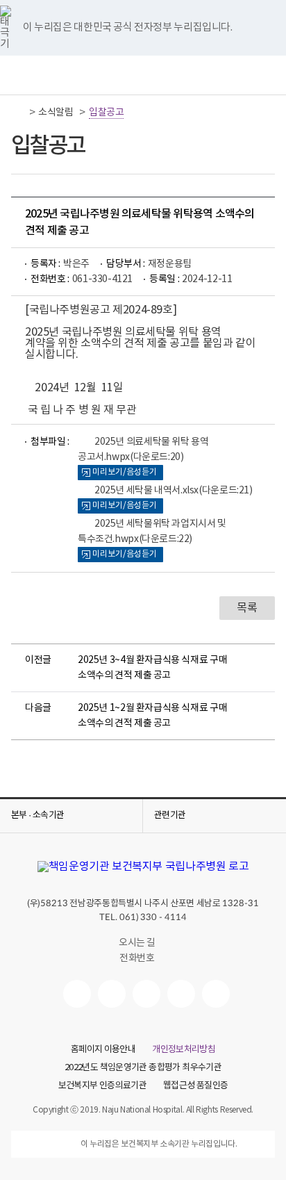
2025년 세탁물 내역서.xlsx (173, 490)
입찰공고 (106, 112)
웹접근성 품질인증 (195, 1086)
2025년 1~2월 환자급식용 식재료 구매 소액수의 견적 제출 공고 (152, 716)
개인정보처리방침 (183, 1050)
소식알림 (55, 112)
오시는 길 (137, 943)
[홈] (19, 112)
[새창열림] (77, 994)
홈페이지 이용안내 (103, 1050)
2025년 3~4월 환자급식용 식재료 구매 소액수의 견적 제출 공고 (152, 668)
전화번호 (136, 958)
